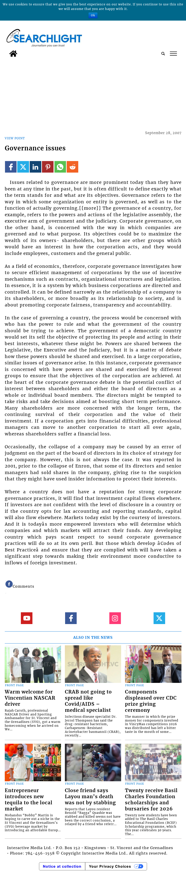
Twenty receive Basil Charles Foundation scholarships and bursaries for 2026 (151, 800)
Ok (93, 15)
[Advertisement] (93, 93)
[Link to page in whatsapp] (60, 167)
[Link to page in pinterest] (48, 167)
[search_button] (163, 53)
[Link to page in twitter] (23, 167)
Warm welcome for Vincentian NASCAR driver (30, 698)
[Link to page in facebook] (11, 167)
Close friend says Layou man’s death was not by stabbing (90, 797)
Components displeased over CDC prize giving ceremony (151, 701)
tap (173, 53)
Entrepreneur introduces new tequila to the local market (28, 800)
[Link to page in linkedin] (35, 167)
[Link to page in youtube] (26, 618)
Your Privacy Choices (110, 866)
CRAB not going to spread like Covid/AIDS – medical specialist (88, 701)
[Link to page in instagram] (115, 618)
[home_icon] (13, 53)
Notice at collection (62, 866)
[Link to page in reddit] (72, 167)
